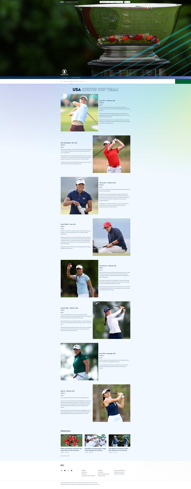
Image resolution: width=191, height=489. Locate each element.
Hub (62, 4)
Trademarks (100, 470)
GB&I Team (66, 81)
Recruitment (84, 473)
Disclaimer (84, 470)
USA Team (71, 81)
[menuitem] (62, 2)
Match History (81, 81)
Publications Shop (101, 475)
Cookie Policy (84, 472)
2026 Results (76, 81)
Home (62, 81)
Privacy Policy (100, 472)
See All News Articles (65, 455)
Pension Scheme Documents (103, 473)
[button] (125, 2)
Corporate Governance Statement (88, 475)
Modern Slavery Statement (119, 473)
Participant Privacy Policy (119, 472)
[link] (62, 4)
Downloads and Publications (119, 470)
